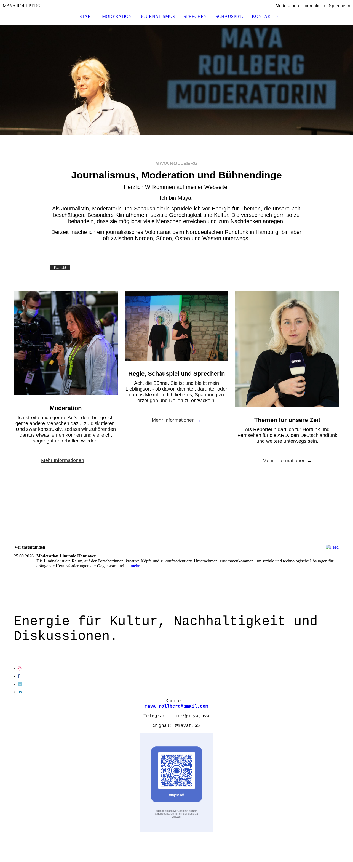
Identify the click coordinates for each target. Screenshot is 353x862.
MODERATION (117, 16)
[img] (176, 80)
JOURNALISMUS (158, 16)
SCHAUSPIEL (229, 16)
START (86, 16)
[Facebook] (19, 676)
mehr (135, 566)
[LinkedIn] (20, 691)
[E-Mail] (20, 684)
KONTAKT (263, 16)
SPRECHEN (195, 16)
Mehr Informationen (62, 460)
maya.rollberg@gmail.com (176, 706)
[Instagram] (20, 668)
